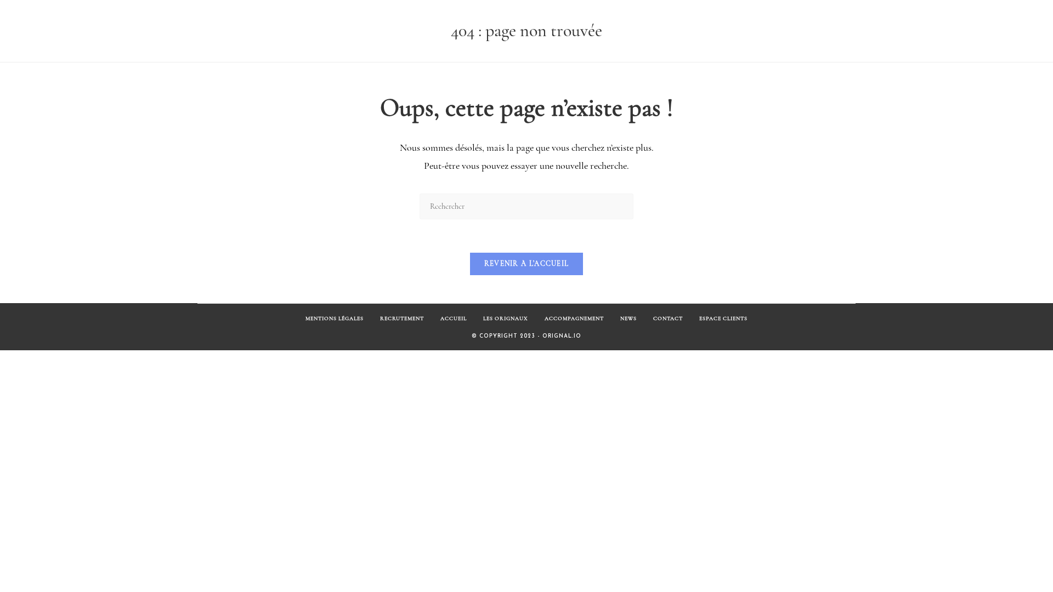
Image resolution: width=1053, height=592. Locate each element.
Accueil (453, 318)
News (628, 318)
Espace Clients (723, 318)
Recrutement (402, 318)
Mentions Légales (334, 318)
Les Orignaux (505, 318)
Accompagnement (574, 318)
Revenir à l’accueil (526, 263)
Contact (668, 318)
